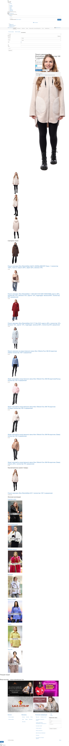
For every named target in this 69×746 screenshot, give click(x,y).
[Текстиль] (15, 661)
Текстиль (10, 649)
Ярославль (11, 10)
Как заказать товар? (39, 725)
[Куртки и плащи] (15, 611)
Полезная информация (41, 715)
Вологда (11, 5)
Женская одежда (11, 31)
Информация (47, 28)
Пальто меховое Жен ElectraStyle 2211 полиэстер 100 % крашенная (30, 493)
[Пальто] (15, 636)
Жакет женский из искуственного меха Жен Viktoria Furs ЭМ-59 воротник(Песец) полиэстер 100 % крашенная (34, 379)
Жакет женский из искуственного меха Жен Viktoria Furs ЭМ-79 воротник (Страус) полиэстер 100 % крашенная (31, 407)
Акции (27, 28)
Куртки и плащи (12, 599)
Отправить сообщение (53, 728)
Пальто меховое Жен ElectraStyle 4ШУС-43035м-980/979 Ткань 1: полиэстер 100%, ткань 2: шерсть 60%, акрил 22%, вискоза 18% (33, 267)
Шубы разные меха (13, 524)
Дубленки (10, 574)
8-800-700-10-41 (11, 13)
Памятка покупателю (39, 730)
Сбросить (59, 36)
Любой (11, 3)
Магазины (24, 715)
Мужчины (23, 28)
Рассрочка (37, 735)
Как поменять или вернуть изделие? (40, 738)
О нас (43, 28)
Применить (10, 50)
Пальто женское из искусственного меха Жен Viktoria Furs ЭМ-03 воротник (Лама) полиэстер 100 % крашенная (32, 352)
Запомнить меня (13, 19)
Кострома (11, 6)
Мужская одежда (17, 31)
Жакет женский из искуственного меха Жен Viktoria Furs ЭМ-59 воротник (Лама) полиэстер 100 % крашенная (34, 435)
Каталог (15, 28)
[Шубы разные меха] (15, 536)
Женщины (18, 28)
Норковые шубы (12, 499)
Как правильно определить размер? (40, 720)
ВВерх (60, 740)
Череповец (11, 9)
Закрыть (2, 741)
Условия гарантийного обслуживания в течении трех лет (41, 723)
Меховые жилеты (12, 549)
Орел (10, 7)
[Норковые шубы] (15, 511)
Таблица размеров (39, 67)
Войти (59, 19)
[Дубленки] (15, 586)
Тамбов (11, 8)
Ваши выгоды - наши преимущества (35, 28)
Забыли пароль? (18, 19)
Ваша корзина (46, 70)
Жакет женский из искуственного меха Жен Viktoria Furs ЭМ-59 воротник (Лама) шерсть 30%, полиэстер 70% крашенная (34, 463)
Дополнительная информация (40, 732)
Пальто (9, 624)
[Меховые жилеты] (15, 561)
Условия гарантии (38, 728)
